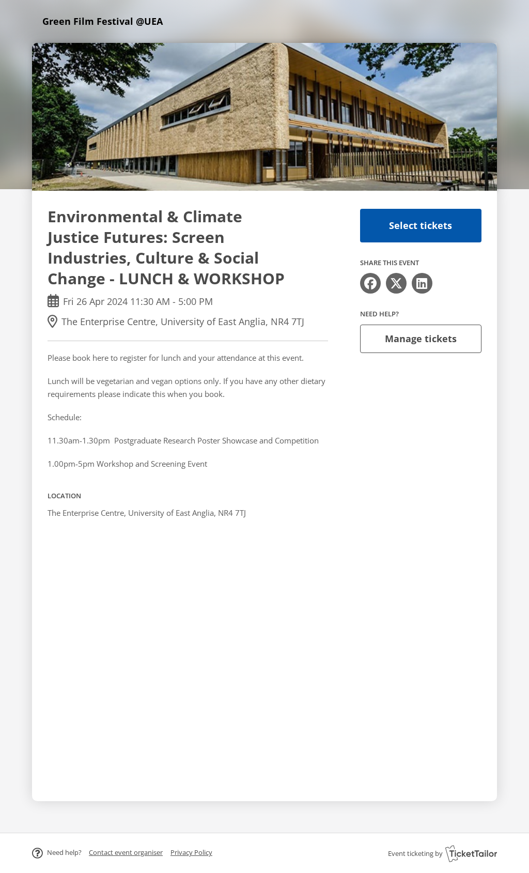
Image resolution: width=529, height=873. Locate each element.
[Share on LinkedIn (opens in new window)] (422, 283)
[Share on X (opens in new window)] (396, 283)
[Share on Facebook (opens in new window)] (370, 283)
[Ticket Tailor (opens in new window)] (471, 853)
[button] (126, 852)
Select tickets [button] (420, 225)
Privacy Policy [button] (191, 852)
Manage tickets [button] (421, 338)
